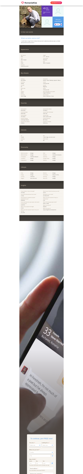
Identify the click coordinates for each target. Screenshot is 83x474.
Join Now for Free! (56, 2)
